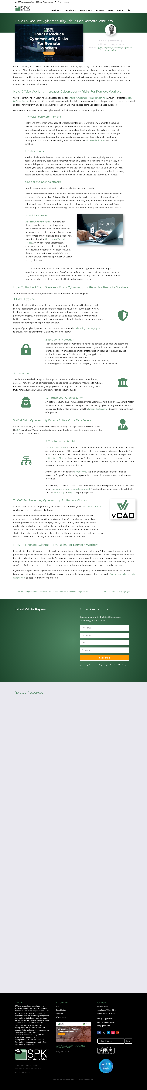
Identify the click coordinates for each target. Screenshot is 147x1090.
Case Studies (61, 1010)
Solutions (69, 10)
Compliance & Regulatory (105, 47)
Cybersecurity (118, 47)
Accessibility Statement (24, 1072)
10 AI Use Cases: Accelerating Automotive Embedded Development (38, 655)
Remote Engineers (111, 49)
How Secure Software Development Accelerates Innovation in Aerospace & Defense (60, 869)
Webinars (59, 1014)
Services (55, 10)
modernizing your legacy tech (87, 328)
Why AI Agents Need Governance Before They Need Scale (47, 776)
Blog (57, 1007)
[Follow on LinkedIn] (108, 1032)
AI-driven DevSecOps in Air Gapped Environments (43, 962)
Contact (121, 10)
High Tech (101, 49)
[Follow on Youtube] (117, 1032)
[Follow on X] (104, 1032)
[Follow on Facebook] (99, 1032)
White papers (61, 1017)
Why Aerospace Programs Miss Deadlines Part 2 (70, 1047)
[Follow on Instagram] (113, 1032)
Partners (100, 10)
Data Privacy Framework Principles (28, 1069)
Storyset (35, 1065)
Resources (85, 10)
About (111, 10)
